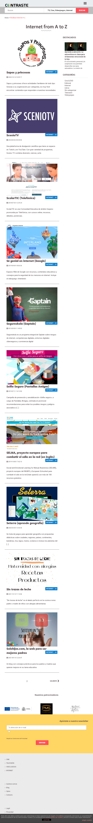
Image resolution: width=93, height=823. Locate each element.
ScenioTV (13, 135)
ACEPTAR (46, 820)
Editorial (68, 83)
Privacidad (9, 812)
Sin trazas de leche (19, 589)
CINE (7, 759)
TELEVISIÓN (10, 763)
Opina (8, 791)
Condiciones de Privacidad (20, 738)
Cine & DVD (69, 81)
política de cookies (57, 817)
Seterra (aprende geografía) (25, 523)
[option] (18, 708)
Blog (7, 787)
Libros (67, 88)
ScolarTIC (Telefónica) (21, 198)
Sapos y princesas (18, 72)
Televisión (68, 93)
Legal (8, 808)
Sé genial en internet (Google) (26, 261)
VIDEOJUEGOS (11, 767)
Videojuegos (69, 95)
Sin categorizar (70, 90)
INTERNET (9, 770)
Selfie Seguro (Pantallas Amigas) (28, 386)
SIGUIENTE (53, 681)
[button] (85, 3)
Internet (68, 85)
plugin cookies (87, 820)
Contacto (9, 795)
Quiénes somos (11, 784)
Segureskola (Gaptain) (21, 324)
